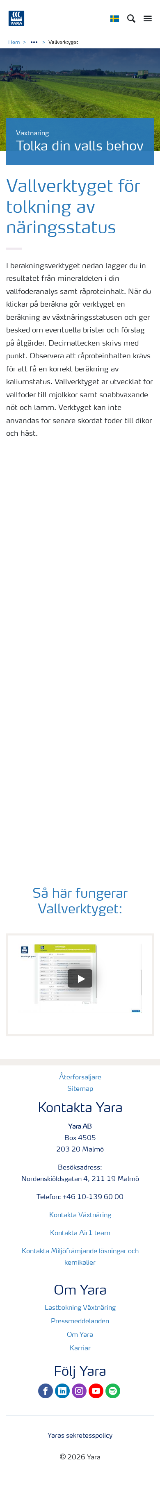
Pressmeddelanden (80, 1321)
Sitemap (80, 1089)
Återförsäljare (80, 1077)
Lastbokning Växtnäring (80, 1308)
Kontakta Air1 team (80, 1233)
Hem (14, 42)
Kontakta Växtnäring (80, 1215)
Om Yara (80, 1335)
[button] (80, 978)
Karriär (80, 1348)
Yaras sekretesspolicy (80, 1436)
